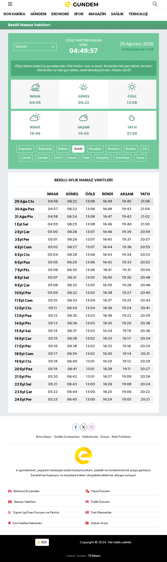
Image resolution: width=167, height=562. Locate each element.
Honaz (72, 157)
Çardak (42, 157)
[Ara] (155, 4)
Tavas (140, 157)
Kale (87, 157)
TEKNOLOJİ (138, 14)
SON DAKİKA (14, 14)
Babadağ (45, 148)
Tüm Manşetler (101, 512)
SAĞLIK (117, 14)
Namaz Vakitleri (25, 501)
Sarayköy (102, 157)
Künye (105, 436)
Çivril (57, 157)
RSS (44, 542)
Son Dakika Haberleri (27, 523)
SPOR (79, 14)
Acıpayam (25, 148)
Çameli (26, 157)
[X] (83, 427)
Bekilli (78, 148)
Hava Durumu (100, 491)
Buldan (131, 148)
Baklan (63, 148)
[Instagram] (91, 427)
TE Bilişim (94, 555)
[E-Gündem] (81, 4)
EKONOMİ (60, 14)
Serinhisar (123, 157)
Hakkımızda (90, 436)
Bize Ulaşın (43, 436)
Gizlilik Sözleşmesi (67, 436)
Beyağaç (95, 148)
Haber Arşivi (99, 523)
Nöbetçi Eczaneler (26, 491)
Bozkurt (113, 148)
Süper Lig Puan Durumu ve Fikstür (36, 512)
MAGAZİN (97, 14)
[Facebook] (75, 427)
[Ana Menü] (10, 4)
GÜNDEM (38, 14)
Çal (144, 148)
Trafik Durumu (100, 501)
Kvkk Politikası (121, 436)
